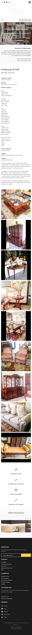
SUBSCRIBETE (26, 555)
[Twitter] (4, 2)
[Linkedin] (9, 2)
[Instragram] (7, 2)
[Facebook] (2, 2)
